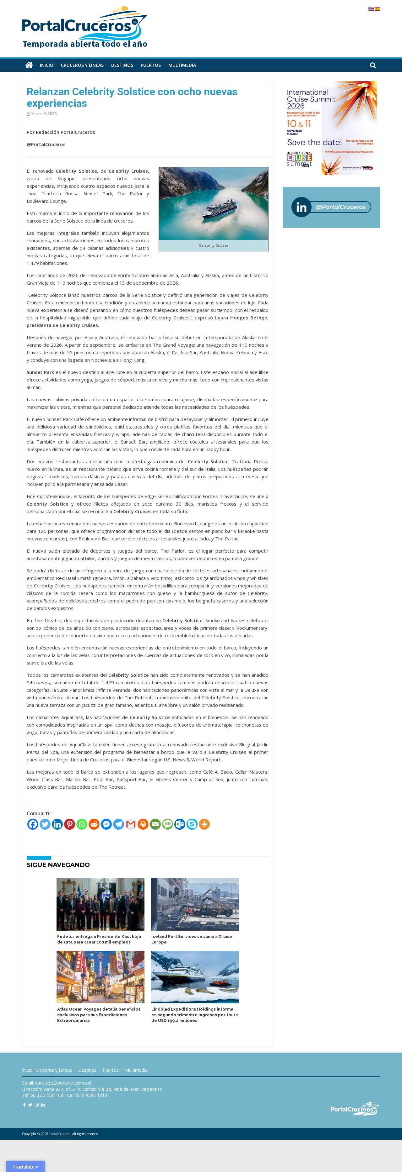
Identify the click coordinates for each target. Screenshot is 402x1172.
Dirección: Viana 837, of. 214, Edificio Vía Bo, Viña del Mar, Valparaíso (92, 1089)
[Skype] (192, 824)
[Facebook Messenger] (106, 824)
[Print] (143, 824)
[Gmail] (130, 824)
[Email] (155, 824)
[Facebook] (32, 824)
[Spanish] (377, 8)
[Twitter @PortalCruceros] (30, 1105)
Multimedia (182, 65)
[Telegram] (118, 824)
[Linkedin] (57, 824)
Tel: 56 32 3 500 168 (42, 1095)
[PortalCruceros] (29, 65)
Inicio (46, 65)
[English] (371, 8)
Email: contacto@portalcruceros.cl (56, 1083)
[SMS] (167, 824)
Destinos (122, 65)
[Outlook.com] (179, 824)
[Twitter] (45, 824)
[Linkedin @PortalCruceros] (43, 1105)
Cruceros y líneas (82, 65)
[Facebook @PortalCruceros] (24, 1105)
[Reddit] (94, 824)
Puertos (151, 65)
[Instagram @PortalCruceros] (37, 1105)
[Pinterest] (69, 824)
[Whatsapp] (81, 824)
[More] (204, 824)
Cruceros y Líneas (54, 1070)
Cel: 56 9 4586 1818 (87, 1095)
